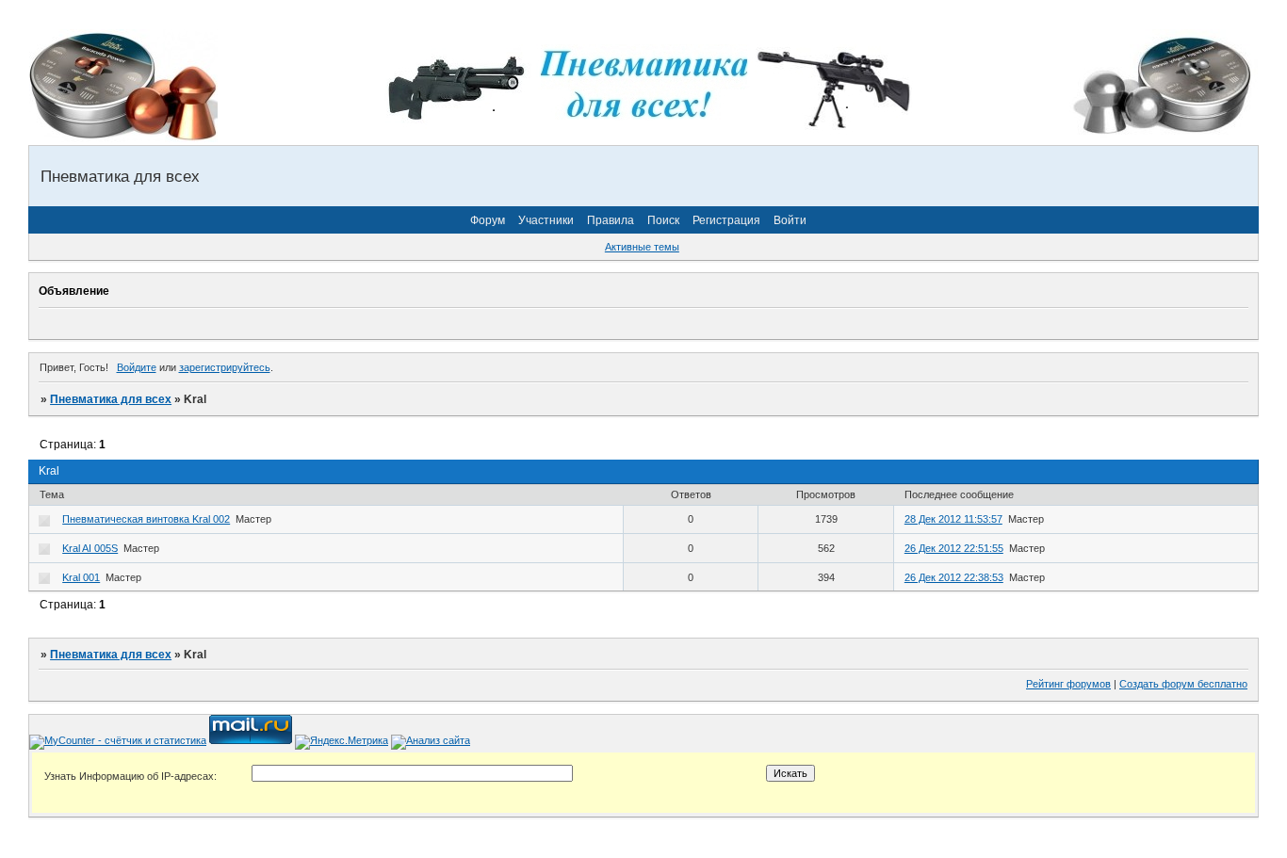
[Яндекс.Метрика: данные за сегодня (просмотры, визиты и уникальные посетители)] (341, 742)
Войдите (136, 367)
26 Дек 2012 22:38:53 (953, 577)
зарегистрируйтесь (224, 367)
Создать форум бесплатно (1183, 683)
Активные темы (642, 246)
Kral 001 (81, 577)
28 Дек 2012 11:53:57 (953, 519)
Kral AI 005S (90, 548)
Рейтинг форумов (1068, 683)
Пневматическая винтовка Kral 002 (146, 519)
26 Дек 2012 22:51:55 (953, 548)
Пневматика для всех (110, 399)
